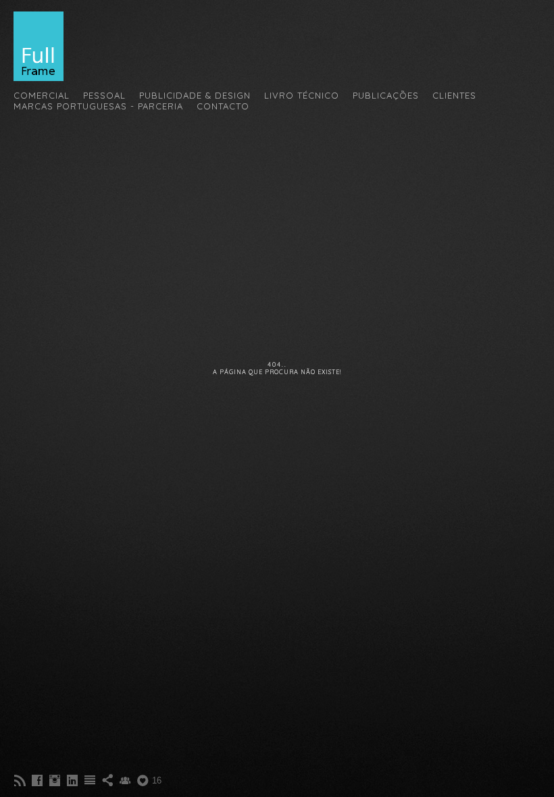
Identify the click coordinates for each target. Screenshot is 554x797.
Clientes (454, 95)
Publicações (386, 95)
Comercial (42, 95)
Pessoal (104, 95)
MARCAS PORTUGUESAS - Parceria (98, 106)
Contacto (223, 106)
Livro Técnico (301, 95)
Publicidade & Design (195, 95)
